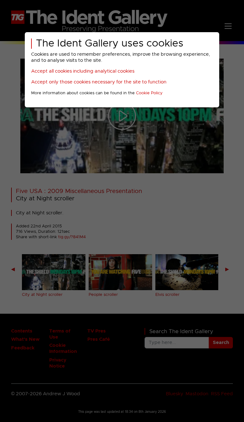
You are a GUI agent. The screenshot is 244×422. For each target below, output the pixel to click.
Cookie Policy (149, 93)
